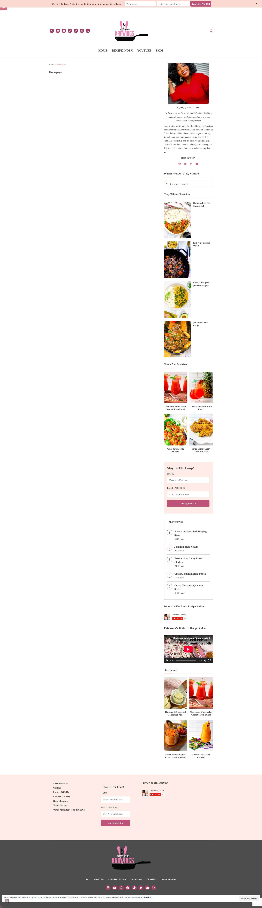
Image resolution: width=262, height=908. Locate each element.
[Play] (167, 660)
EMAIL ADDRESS (176, 487)
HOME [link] (102, 50)
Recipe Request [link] (60, 800)
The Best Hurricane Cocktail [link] (201, 756)
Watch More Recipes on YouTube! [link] (69, 809)
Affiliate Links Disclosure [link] (117, 879)
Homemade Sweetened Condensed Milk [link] (175, 713)
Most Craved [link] (176, 521)
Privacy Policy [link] (151, 879)
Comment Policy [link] (136, 879)
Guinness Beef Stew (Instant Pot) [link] (202, 204)
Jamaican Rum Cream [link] (186, 546)
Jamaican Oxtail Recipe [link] (200, 324)
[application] (188, 649)
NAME (170, 473)
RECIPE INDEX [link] (122, 50)
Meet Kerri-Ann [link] (60, 783)
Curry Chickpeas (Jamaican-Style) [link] (201, 284)
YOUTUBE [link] (144, 50)
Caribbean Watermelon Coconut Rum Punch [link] (175, 408)
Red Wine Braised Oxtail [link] (201, 244)
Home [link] (51, 64)
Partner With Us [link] (61, 792)
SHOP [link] (160, 50)
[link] (52, 30)
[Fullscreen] (209, 660)
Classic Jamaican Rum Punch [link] (201, 408)
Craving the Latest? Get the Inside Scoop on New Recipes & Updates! (86, 3)
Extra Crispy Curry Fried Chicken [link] (201, 450)
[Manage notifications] (7, 901)
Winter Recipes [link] (60, 805)
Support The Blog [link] (61, 796)
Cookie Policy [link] (99, 879)
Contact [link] (57, 787)
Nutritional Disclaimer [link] (169, 879)
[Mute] (205, 660)
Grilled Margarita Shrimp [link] (175, 450)
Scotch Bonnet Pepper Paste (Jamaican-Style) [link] (175, 756)
